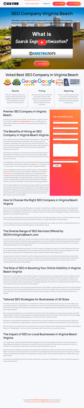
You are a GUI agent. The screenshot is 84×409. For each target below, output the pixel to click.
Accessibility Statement (46, 402)
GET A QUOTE (59, 3)
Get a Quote (42, 64)
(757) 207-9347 (73, 3)
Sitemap (57, 402)
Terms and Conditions (31, 402)
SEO (36, 162)
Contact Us (46, 3)
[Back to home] (11, 3)
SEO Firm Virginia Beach (32, 3)
